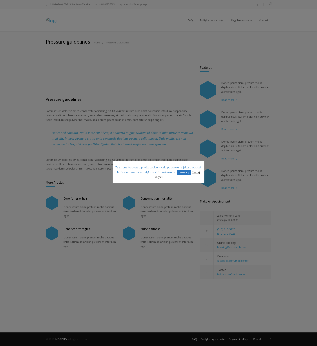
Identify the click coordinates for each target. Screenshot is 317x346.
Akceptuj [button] (184, 172)
